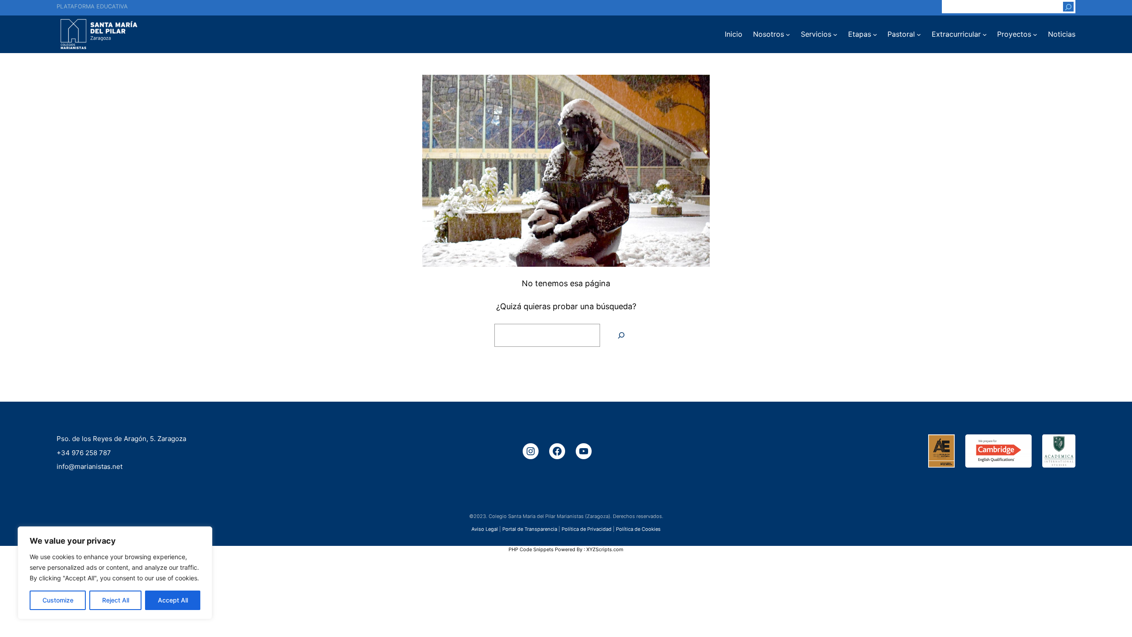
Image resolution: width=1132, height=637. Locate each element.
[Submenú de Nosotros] (788, 34)
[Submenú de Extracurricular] (985, 34)
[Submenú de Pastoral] (919, 34)
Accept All (173, 600)
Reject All (115, 600)
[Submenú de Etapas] (875, 34)
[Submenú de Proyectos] (1035, 34)
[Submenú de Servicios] (835, 34)
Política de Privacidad (587, 529)
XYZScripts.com (604, 549)
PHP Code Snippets (531, 549)
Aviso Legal (484, 529)
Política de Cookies (638, 529)
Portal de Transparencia (529, 529)
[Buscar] (1068, 7)
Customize (57, 600)
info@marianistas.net (89, 466)
